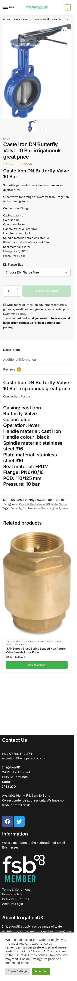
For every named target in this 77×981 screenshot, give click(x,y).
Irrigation (34, 508)
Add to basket (46, 291)
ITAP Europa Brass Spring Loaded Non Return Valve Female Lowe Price (36, 650)
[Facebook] (7, 821)
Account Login (12, 904)
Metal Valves (21, 19)
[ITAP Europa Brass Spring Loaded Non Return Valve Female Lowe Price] (37, 584)
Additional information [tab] (19, 359)
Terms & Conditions (16, 889)
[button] (64, 30)
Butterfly (15, 508)
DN (25, 508)
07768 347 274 (20, 754)
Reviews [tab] (11, 369)
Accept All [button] (40, 971)
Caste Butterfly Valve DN (47, 19)
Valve (65, 508)
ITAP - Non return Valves (21, 641)
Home (6, 19)
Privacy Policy (12, 894)
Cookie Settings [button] (17, 971)
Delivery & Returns (15, 899)
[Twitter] (19, 821)
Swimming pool (50, 508)
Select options (36, 664)
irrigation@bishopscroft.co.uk (23, 758)
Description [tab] (11, 350)
